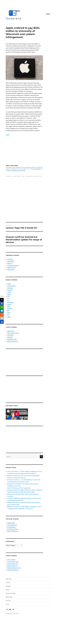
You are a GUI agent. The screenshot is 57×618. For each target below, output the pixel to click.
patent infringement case (35, 176)
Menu (48, 14)
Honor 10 (10, 263)
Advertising (9, 597)
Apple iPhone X (11, 267)
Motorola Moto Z (12, 566)
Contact (8, 600)
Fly (8, 314)
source (8, 134)
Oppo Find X (10, 331)
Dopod (9, 294)
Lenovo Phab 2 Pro (12, 563)
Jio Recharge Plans (12, 529)
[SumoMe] (2, 322)
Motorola (10, 290)
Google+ (9, 170)
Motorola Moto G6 (12, 341)
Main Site (8, 579)
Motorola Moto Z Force (14, 568)
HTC (8, 296)
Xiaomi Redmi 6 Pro (13, 333)
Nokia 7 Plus (10, 269)
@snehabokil (37, 169)
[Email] (2, 318)
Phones (8, 582)
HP (8, 310)
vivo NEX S (10, 335)
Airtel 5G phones (12, 525)
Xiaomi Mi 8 (10, 261)
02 (8, 300)
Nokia (9, 284)
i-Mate (9, 292)
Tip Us (7, 604)
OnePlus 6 (10, 259)
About (7, 589)
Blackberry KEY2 (12, 339)
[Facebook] (2, 303)
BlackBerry (10, 302)
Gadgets (8, 586)
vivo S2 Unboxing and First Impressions (19, 488)
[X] (2, 300)
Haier (8, 306)
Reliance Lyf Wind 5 (13, 570)
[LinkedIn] (2, 311)
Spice (8, 312)
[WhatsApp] (2, 307)
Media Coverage (10, 593)
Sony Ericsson (11, 286)
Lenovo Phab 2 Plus (13, 561)
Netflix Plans (11, 523)
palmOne (10, 308)
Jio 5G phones (11, 527)
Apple (23, 176)
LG (8, 298)
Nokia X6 (10, 337)
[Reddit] (2, 314)
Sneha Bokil (9, 176)
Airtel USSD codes (12, 531)
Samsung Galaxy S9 (13, 265)
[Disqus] (28, 201)
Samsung (10, 288)
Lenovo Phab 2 (11, 559)
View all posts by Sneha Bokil (18, 170)
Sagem (9, 304)
